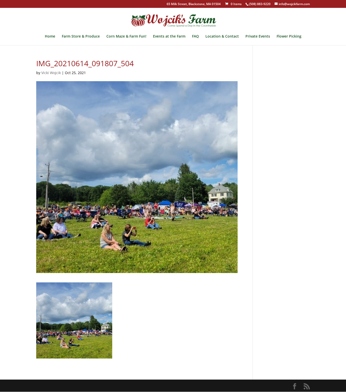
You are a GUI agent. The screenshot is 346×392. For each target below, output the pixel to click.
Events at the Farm (169, 37)
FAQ (195, 37)
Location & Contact (222, 37)
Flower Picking (289, 37)
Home (50, 37)
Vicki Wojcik (51, 72)
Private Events (257, 37)
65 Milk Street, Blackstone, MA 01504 (194, 4)
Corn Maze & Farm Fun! (126, 37)
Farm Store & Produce (81, 37)
